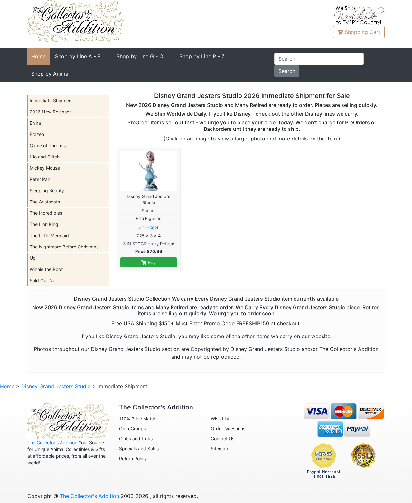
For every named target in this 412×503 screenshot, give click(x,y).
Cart (362, 32)
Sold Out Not (43, 280)
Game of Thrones (48, 145)
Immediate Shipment (51, 100)
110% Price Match (137, 418)
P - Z (202, 56)
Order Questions (228, 428)
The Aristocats (45, 201)
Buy (151, 262)
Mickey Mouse (45, 168)
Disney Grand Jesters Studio (56, 386)
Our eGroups (132, 428)
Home (38, 56)
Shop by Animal (50, 73)
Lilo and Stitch (45, 156)
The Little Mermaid (49, 235)
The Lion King (44, 224)
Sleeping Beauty (47, 190)
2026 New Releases (50, 111)
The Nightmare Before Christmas (64, 246)
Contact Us (222, 438)
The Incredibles (46, 213)
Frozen (37, 134)
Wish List (220, 418)
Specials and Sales (139, 448)
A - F (77, 56)
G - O (140, 56)
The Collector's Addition (52, 442)
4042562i (148, 227)
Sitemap (219, 448)
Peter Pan (40, 179)
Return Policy (133, 458)
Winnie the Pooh (46, 269)
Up (33, 258)
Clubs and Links (136, 438)
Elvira (35, 123)
